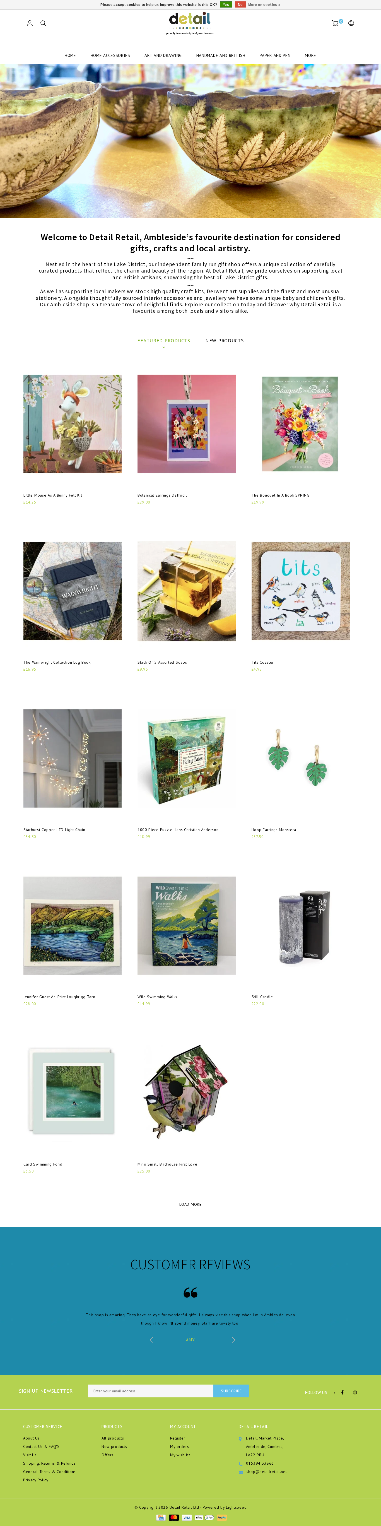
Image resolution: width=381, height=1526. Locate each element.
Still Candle (262, 996)
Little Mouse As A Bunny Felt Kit (52, 495)
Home (70, 55)
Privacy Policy (36, 1479)
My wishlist (180, 1454)
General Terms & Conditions (49, 1471)
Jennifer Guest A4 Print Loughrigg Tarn (59, 996)
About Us (31, 1438)
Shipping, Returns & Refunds (49, 1463)
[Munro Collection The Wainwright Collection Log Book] (72, 591)
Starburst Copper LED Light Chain (54, 829)
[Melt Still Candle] (301, 926)
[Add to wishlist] (40, 511)
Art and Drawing (163, 55)
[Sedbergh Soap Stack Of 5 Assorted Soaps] (187, 591)
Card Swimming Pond (42, 1164)
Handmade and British (220, 55)
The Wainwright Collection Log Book (57, 662)
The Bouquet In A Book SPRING (281, 495)
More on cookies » (264, 5)
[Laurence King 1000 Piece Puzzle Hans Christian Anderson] (187, 758)
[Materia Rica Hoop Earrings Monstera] (301, 758)
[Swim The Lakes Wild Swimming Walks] (187, 926)
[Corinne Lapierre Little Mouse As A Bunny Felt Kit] (72, 424)
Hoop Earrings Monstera (274, 829)
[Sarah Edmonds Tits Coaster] (301, 591)
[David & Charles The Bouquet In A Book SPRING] (301, 424)
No (240, 5)
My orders (179, 1446)
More (310, 55)
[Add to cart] (26, 511)
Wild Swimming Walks (157, 996)
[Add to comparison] (54, 511)
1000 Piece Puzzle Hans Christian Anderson (178, 829)
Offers (108, 1454)
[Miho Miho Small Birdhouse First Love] (187, 1093)
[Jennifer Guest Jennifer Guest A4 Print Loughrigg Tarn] (72, 926)
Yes (226, 5)
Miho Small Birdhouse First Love (167, 1164)
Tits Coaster (263, 662)
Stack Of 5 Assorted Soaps (162, 662)
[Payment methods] (160, 1517)
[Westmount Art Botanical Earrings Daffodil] (187, 424)
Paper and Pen (275, 55)
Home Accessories (110, 55)
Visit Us (30, 1454)
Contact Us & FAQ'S (41, 1446)
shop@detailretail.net (267, 1471)
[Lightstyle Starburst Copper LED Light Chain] (72, 758)
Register (177, 1438)
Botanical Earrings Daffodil (162, 495)
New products (114, 1446)
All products (113, 1438)
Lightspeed (236, 1507)
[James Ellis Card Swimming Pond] (72, 1093)
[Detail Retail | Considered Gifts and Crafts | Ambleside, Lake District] (190, 23)
